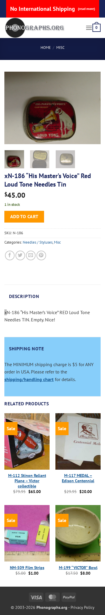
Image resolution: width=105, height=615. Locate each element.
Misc (60, 47)
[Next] (91, 108)
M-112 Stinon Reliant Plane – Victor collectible (27, 480)
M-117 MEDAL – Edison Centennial (78, 478)
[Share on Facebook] (10, 255)
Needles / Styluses (37, 242)
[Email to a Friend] (31, 255)
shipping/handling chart (29, 379)
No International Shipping (52, 9)
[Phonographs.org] (42, 28)
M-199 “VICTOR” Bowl (78, 567)
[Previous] (13, 108)
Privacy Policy (82, 607)
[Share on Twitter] (20, 255)
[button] (88, 27)
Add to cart (24, 216)
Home (46, 47)
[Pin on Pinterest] (41, 255)
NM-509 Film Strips (27, 567)
